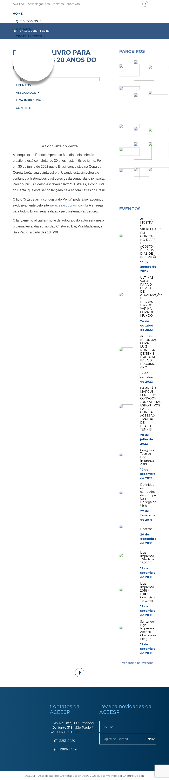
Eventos (23, 85)
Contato (24, 108)
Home (18, 13)
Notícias (23, 29)
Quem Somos (27, 21)
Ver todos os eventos (138, 663)
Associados (26, 93)
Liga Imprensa (29, 100)
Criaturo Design (133, 775)
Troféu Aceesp (29, 36)
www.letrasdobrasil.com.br (69, 205)
